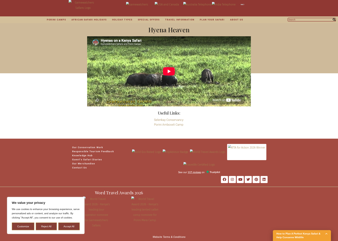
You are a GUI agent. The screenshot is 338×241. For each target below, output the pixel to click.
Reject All (46, 226)
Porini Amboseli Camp (168, 124)
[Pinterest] (256, 179)
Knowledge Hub (82, 155)
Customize (23, 226)
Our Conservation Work (87, 147)
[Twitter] (248, 179)
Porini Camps (56, 19)
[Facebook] (224, 179)
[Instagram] (232, 179)
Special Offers (149, 19)
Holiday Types (122, 19)
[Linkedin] (264, 179)
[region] (45, 215)
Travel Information (179, 19)
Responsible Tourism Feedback (93, 151)
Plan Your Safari (212, 19)
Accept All (69, 226)
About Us (236, 19)
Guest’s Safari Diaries (87, 159)
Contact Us (79, 167)
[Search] (334, 19)
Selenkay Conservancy (168, 120)
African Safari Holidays (89, 19)
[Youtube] (240, 179)
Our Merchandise (83, 163)
